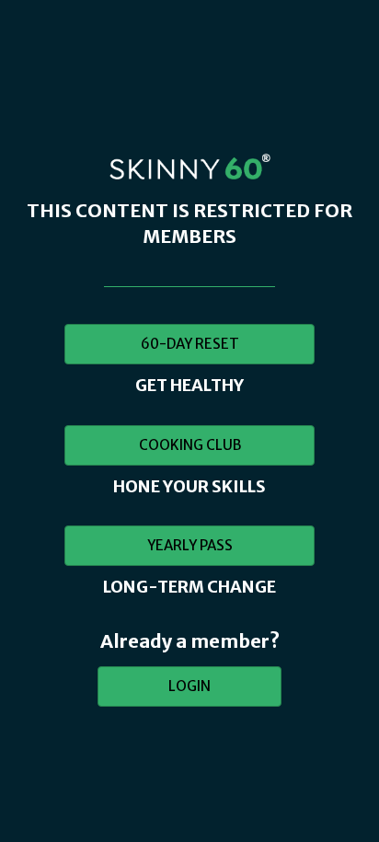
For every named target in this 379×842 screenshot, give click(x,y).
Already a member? (190, 640)
